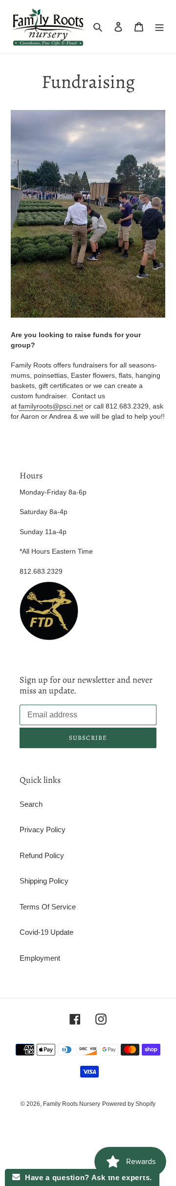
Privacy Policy (43, 829)
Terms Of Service (48, 907)
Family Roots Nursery (71, 1103)
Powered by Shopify (128, 1103)
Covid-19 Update (46, 932)
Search (31, 804)
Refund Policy (42, 855)
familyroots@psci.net (51, 406)
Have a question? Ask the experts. (86, 1177)
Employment (40, 958)
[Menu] (159, 26)
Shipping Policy (44, 881)
